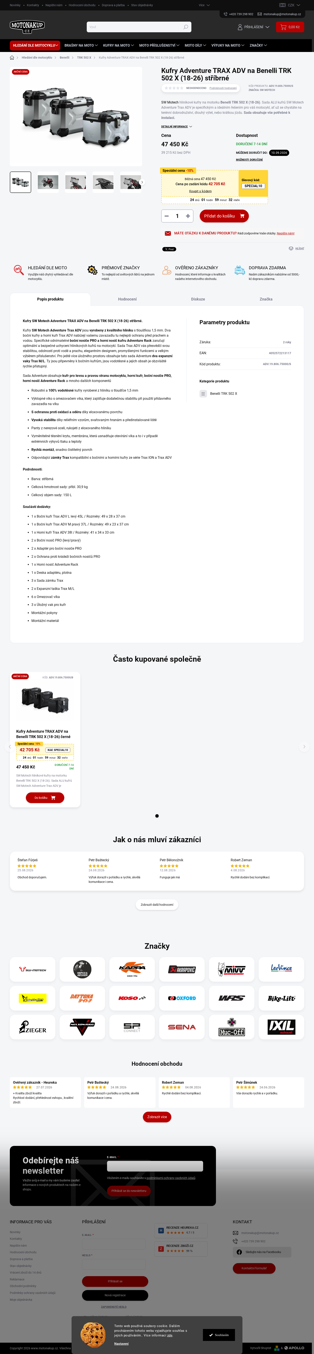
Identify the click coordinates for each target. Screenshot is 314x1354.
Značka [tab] (266, 299)
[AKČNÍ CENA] (45, 700)
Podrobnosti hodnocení (223, 88)
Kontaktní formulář (254, 1268)
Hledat (186, 27)
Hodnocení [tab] (127, 299)
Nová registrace (115, 1295)
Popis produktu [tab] (50, 299)
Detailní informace (174, 126)
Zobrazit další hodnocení (157, 904)
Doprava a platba (113, 5)
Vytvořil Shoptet (260, 1348)
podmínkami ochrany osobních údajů (171, 1178)
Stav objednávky (142, 5)
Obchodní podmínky (23, 1286)
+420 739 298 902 (253, 1241)
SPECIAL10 (253, 186)
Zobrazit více (157, 1117)
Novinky (15, 5)
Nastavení (121, 1343)
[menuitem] (35, 45)
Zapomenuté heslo (113, 1306)
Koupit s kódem (200, 191)
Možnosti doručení (249, 159)
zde (170, 1335)
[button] (157, 816)
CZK (291, 5)
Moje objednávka (21, 1299)
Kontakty (33, 5)
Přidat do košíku (219, 216)
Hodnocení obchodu (82, 5)
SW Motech (170, 102)
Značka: (262, 90)
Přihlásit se (115, 1281)
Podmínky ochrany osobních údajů (33, 1293)
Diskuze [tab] (198, 299)
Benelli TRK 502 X (223, 394)
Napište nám (53, 5)
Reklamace (17, 1279)
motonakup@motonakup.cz (260, 1233)
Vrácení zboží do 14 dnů (25, 1272)
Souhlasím (222, 1335)
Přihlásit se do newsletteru (129, 1191)
